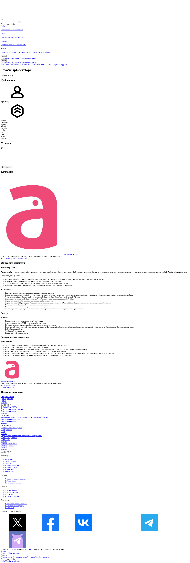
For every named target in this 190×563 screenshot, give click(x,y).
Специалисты (13, 65)
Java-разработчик (7, 397)
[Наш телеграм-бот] (17, 547)
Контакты (9, 471)
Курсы (17, 561)
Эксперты (36, 65)
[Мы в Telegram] (149, 530)
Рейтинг (51, 65)
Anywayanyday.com (70, 254)
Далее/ (3, 399)
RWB (3, 430)
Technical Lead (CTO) (9, 407)
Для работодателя (11, 492)
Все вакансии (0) (21, 258)
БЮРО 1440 (5, 438)
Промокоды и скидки (13, 483)
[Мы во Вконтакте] (83, 530)
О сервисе (9, 459)
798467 (29, 549)
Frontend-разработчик (9, 444)
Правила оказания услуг (14, 506)
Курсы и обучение (25, 65)
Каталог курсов (11, 467)
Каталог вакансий (12, 465)
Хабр (3, 561)
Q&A (7, 561)
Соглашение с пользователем (16, 504)
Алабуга (4, 446)
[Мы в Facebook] (50, 530)
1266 (15, 549)
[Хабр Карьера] (9, 22)
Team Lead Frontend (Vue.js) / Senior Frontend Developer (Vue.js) (24, 417)
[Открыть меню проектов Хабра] (2, 19)
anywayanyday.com (8, 258)
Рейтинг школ (10, 481)
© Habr (3, 551)
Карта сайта (9, 469)
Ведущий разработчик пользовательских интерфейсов (21, 436)
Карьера (12, 561)
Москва (10, 399)
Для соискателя (11, 490)
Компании (44, 65)
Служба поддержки (12, 496)
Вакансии (4, 65)
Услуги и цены (10, 461)
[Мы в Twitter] (17, 530)
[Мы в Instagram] (116, 530)
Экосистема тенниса (8, 409)
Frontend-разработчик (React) (11, 428)
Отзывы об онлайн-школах (15, 479)
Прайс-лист (9, 508)
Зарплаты (57, 65)
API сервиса (9, 494)
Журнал (64, 65)
